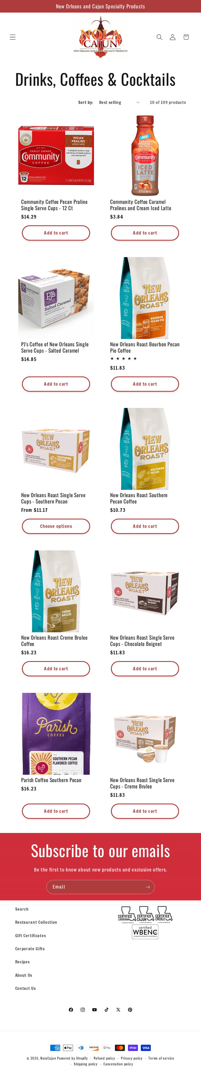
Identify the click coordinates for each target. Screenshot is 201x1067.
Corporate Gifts (30, 949)
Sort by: (85, 102)
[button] (12, 37)
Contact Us (25, 988)
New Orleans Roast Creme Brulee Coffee (54, 640)
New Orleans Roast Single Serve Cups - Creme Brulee (142, 783)
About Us (23, 975)
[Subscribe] (147, 887)
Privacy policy (132, 1058)
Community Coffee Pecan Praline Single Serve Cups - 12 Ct (54, 205)
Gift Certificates (30, 935)
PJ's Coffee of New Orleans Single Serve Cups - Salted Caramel (55, 347)
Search (22, 909)
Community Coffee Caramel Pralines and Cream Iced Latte (140, 205)
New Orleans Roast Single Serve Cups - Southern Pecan (53, 498)
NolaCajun (48, 1058)
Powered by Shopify (72, 1058)
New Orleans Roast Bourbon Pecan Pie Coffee (145, 347)
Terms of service (161, 1058)
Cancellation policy (118, 1064)
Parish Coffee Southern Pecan (51, 780)
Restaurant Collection (36, 922)
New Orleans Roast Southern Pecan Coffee (139, 498)
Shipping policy (86, 1064)
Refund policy (104, 1058)
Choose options (56, 526)
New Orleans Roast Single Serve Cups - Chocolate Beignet (142, 640)
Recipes (22, 962)
